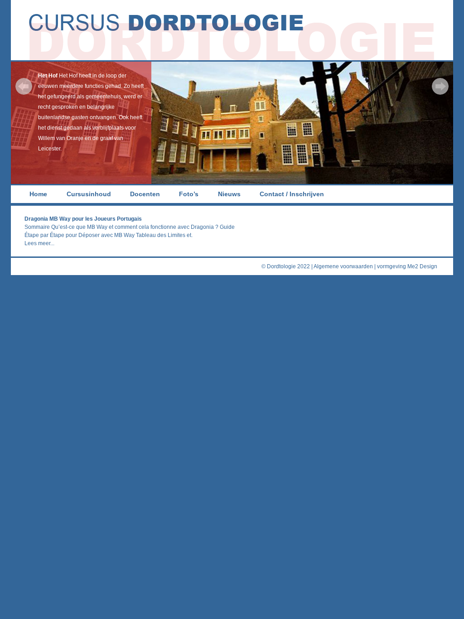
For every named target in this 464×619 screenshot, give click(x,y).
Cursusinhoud (89, 194)
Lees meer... (39, 243)
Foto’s (188, 194)
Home (38, 194)
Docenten (145, 194)
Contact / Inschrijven (292, 194)
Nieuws (229, 194)
